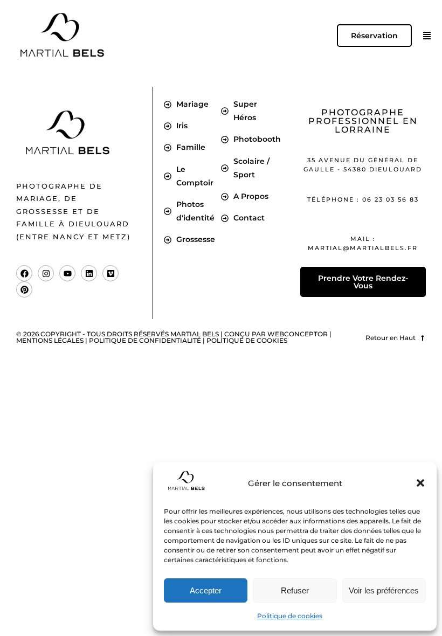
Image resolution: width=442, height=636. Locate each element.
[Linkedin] (89, 273)
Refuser (295, 590)
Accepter (206, 590)
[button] (420, 483)
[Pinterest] (24, 289)
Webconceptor (297, 334)
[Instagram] (46, 273)
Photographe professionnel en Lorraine (363, 121)
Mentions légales (50, 340)
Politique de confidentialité (145, 340)
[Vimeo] (110, 273)
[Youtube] (67, 273)
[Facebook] (24, 273)
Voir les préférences (384, 590)
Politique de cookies (289, 616)
